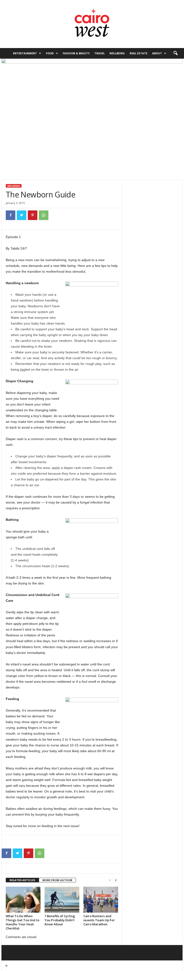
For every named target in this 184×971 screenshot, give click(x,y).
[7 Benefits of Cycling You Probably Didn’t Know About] (62, 900)
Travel (99, 53)
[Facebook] (10, 215)
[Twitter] (21, 215)
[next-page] (115, 880)
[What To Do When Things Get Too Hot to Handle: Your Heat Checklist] (23, 900)
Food (50, 53)
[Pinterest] (32, 215)
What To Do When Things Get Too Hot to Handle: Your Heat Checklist (22, 922)
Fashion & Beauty (76, 53)
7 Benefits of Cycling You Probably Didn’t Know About (60, 920)
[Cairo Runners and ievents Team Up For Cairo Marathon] (100, 900)
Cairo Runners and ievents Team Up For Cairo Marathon (99, 920)
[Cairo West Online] (92, 24)
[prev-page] (110, 880)
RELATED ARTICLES (22, 880)
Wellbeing (117, 53)
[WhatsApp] (43, 215)
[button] (175, 53)
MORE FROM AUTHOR (57, 880)
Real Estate (138, 53)
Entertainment (25, 53)
